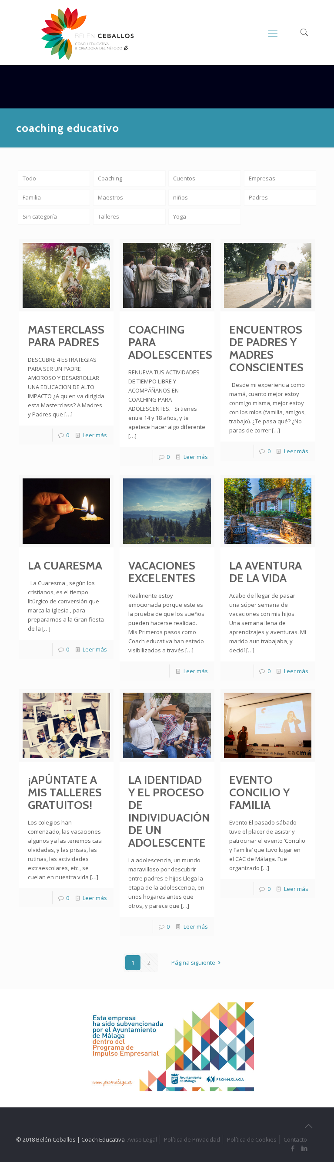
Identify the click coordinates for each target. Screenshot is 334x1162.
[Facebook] (292, 1148)
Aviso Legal (142, 1139)
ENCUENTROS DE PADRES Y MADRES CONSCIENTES (266, 348)
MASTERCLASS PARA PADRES (66, 336)
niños (180, 197)
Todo (29, 178)
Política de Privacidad (192, 1139)
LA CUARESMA (65, 566)
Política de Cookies (252, 1139)
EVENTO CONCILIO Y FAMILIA (259, 792)
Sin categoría (40, 216)
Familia (32, 197)
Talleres (108, 216)
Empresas (262, 178)
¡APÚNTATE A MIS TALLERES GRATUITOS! (65, 792)
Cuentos (184, 178)
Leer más (95, 435)
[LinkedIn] (304, 1148)
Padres (258, 197)
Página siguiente (193, 962)
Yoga (179, 216)
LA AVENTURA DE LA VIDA (265, 572)
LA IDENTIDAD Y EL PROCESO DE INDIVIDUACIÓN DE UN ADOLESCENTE (169, 811)
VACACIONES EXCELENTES (161, 572)
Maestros (110, 197)
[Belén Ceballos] (87, 33)
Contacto (295, 1139)
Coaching (110, 178)
